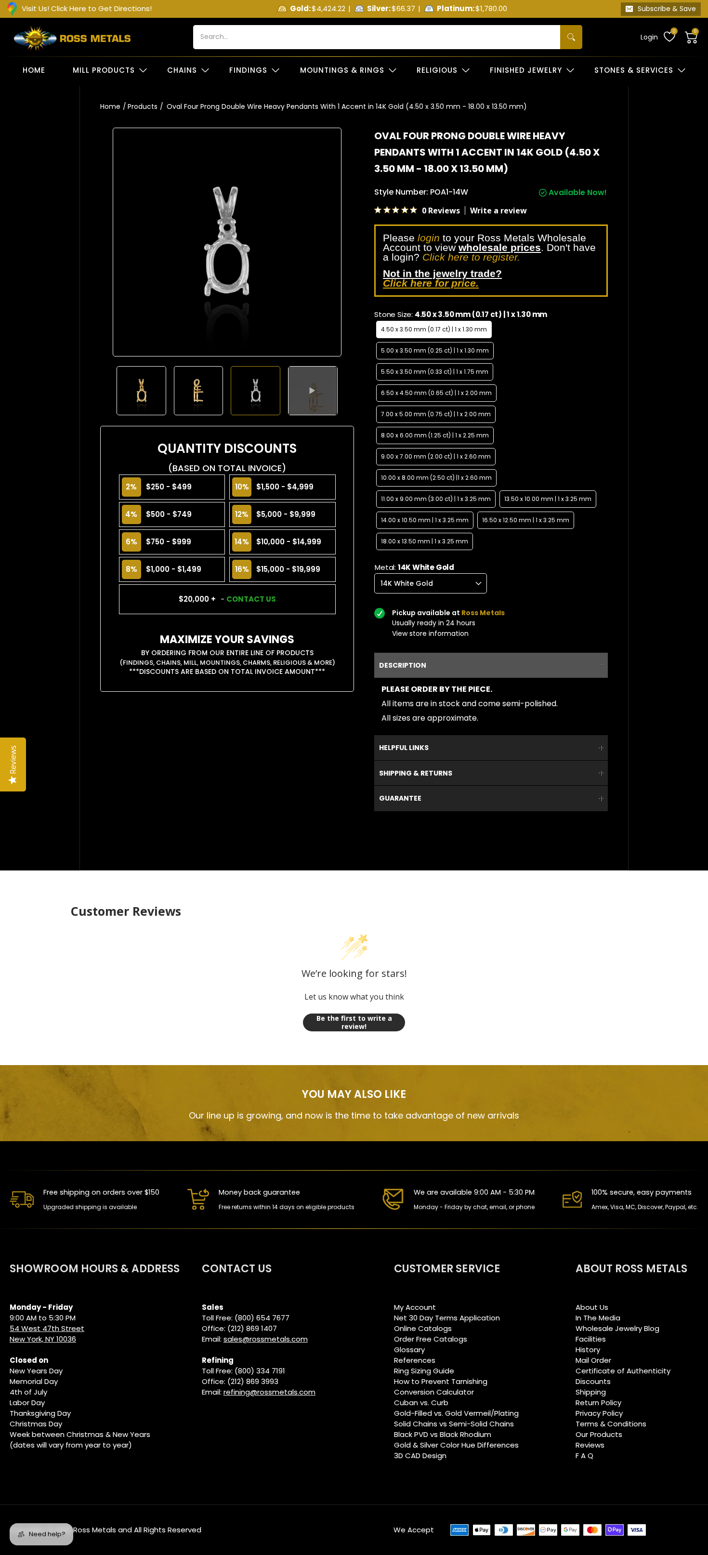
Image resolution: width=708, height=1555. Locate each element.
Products (142, 106)
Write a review (498, 210)
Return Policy (598, 1402)
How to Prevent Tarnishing (440, 1381)
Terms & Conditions (611, 1424)
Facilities (591, 1339)
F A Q (584, 1455)
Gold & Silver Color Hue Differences (456, 1445)
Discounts (593, 1381)
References (414, 1360)
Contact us (251, 599)
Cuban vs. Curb (421, 1402)
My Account (415, 1307)
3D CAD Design (420, 1455)
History (588, 1349)
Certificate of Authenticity (623, 1371)
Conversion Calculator (434, 1392)
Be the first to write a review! (354, 1022)
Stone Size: (460, 314)
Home (110, 106)
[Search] (571, 37)
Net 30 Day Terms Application (447, 1318)
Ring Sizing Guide (424, 1371)
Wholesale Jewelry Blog (617, 1328)
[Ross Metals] (72, 37)
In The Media (598, 1318)
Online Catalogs (423, 1328)
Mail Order (593, 1360)
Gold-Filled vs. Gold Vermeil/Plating (456, 1413)
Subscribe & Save (667, 8)
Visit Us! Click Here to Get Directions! (87, 8)
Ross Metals (94, 1530)
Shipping (591, 1392)
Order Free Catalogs (430, 1339)
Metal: (414, 567)
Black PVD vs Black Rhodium (442, 1434)
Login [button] (649, 37)
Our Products (599, 1434)
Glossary (409, 1349)
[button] (691, 37)
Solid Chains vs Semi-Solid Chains (454, 1424)
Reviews (590, 1445)
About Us (592, 1307)
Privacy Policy (599, 1413)
